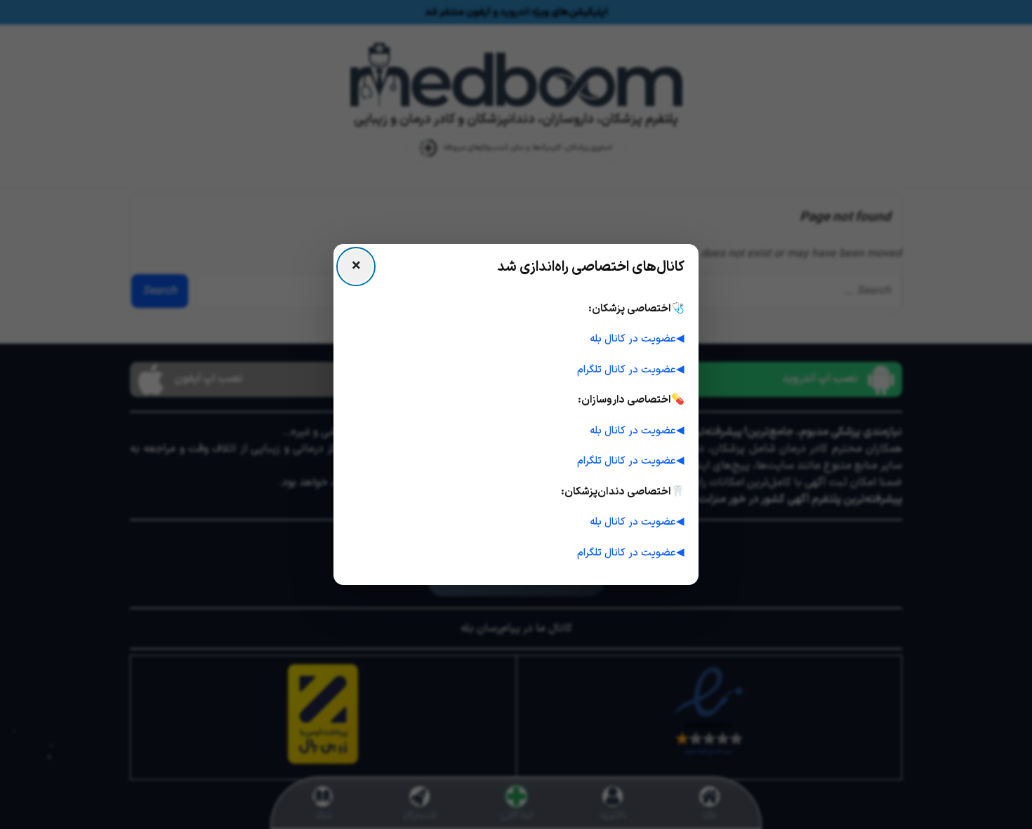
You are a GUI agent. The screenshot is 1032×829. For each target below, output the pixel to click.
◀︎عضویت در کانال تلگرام (630, 370)
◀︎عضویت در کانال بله (637, 339)
